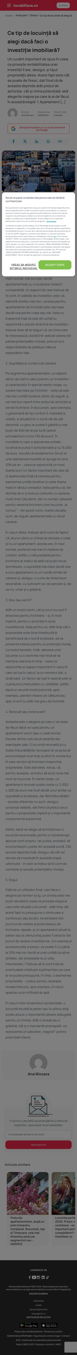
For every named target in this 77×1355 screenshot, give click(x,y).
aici (55, 236)
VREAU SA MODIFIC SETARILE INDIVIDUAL (23, 266)
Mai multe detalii (51, 221)
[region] (38, 234)
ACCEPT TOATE (54, 265)
